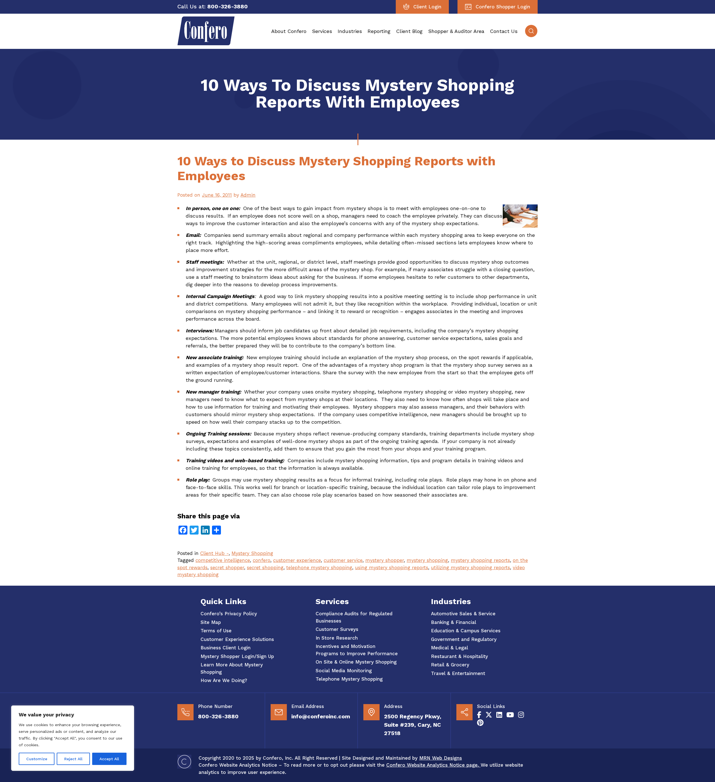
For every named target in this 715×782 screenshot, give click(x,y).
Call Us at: (191, 6)
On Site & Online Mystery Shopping (356, 662)
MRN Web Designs (440, 758)
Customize (36, 759)
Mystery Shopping (252, 553)
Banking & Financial (453, 622)
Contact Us (504, 31)
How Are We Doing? (224, 680)
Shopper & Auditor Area (456, 31)
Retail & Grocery (450, 664)
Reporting (379, 31)
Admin (248, 195)
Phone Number (215, 706)
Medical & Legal (449, 647)
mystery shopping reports (480, 560)
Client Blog (409, 31)
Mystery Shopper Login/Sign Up (237, 656)
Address (393, 706)
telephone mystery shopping (319, 567)
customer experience (297, 560)
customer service (343, 560)
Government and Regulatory (464, 639)
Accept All (109, 759)
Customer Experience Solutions (237, 639)
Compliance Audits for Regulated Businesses (354, 617)
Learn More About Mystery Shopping (232, 668)
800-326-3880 (218, 716)
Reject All (73, 759)
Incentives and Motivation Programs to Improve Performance (357, 649)
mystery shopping (427, 560)
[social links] (479, 715)
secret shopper (227, 567)
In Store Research (337, 638)
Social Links (491, 706)
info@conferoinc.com (320, 716)
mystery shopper (384, 560)
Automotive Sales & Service (463, 613)
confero (261, 560)
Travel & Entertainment (458, 673)
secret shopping (265, 567)
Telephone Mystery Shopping (349, 679)
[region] (72, 738)
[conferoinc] (206, 43)
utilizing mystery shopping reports (470, 567)
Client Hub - (214, 553)
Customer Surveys (337, 629)
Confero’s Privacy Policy (229, 613)
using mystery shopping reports (391, 567)
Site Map (211, 622)
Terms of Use (216, 630)
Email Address (307, 706)
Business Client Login (226, 647)
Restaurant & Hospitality (459, 656)
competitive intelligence (223, 560)
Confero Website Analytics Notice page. (433, 765)
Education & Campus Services (465, 630)
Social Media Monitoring (344, 670)
